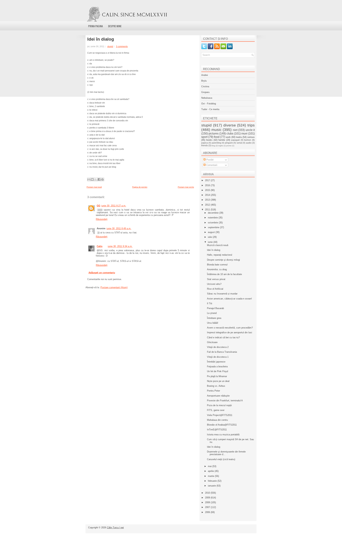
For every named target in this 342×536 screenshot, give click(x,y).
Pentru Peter (213, 390)
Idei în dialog (100, 39)
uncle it (250, 129)
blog (213, 146)
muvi (244, 133)
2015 (208, 190)
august (212, 232)
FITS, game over (215, 410)
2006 (208, 512)
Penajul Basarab (215, 308)
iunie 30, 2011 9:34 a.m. (120, 246)
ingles (220, 146)
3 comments (122, 46)
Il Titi (209, 303)
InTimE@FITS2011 (217, 429)
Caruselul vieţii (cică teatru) (221, 459)
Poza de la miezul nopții (219, 405)
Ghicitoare (212, 342)
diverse (229, 125)
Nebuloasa (206, 98)
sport (204, 136)
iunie (210, 242)
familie (221, 140)
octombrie (213, 222)
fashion (247, 140)
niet (235, 129)
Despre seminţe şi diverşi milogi (223, 259)
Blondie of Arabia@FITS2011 (222, 424)
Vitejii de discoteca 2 (218, 347)
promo (229, 146)
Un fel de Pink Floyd (217, 371)
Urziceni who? (214, 284)
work (228, 137)
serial (239, 143)
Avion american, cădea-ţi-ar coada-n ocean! (229, 298)
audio (249, 143)
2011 (208, 209)
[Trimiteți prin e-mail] (89, 179)
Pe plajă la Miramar (217, 376)
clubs (230, 133)
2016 (208, 185)
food (216, 136)
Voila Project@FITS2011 (219, 415)
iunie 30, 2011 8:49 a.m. (119, 228)
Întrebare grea (214, 318)
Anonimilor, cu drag (217, 269)
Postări (210, 159)
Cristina (205, 86)
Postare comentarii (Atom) (114, 287)
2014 (208, 195)
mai (210, 466)
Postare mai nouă (94, 187)
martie (211, 476)
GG (98, 205)
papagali (235, 140)
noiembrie (213, 217)
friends (204, 145)
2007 (208, 507)
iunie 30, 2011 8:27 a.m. (113, 205)
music (216, 130)
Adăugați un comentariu (102, 272)
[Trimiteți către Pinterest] (102, 179)
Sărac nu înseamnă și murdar (222, 293)
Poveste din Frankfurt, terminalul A (225, 400)
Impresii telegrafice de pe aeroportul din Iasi (229, 332)
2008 (208, 502)
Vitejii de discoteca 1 (218, 357)
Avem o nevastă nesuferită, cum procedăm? (230, 327)
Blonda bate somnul (217, 264)
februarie (212, 481)
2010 (208, 492)
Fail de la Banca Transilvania (222, 352)
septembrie (214, 227)
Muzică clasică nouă (217, 245)
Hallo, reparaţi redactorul (219, 254)
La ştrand (212, 313)
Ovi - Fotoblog (208, 103)
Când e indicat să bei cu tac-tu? (223, 337)
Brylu (204, 80)
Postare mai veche (186, 187)
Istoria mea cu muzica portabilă (223, 434)
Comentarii (211, 165)
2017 (208, 180)
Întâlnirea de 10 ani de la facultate (224, 274)
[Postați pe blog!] (92, 179)
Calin (99, 246)
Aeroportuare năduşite (218, 395)
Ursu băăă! (212, 323)
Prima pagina (95, 26)
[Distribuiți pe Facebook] (99, 179)
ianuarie (212, 485)
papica (204, 143)
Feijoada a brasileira (217, 366)
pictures (214, 133)
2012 (208, 204)
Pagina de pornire (139, 187)
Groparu (205, 92)
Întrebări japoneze (216, 361)
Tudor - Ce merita (210, 109)
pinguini (229, 143)
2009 (208, 497)
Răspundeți (101, 219)
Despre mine (114, 26)
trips (251, 125)
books (209, 140)
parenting (216, 143)
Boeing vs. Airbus (216, 386)
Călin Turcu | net (115, 527)
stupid (110, 46)
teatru (239, 137)
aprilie (211, 471)
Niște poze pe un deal (218, 381)
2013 (208, 199)
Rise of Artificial (215, 289)
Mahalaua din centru (217, 420)
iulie (210, 237)
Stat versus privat (216, 279)
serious (251, 137)
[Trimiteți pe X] (95, 179)
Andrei (204, 75)
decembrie (213, 212)
